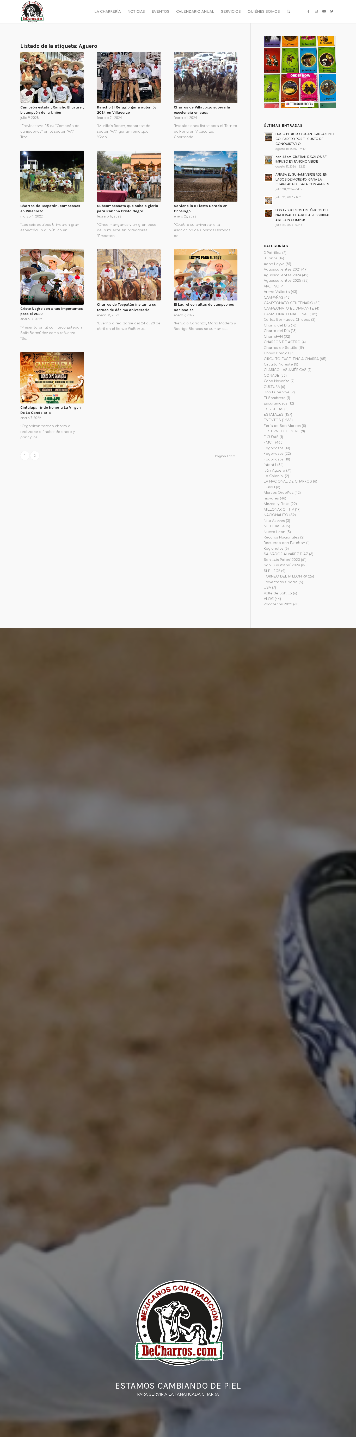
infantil (270, 465)
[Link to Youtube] (324, 11)
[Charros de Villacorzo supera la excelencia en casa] (205, 77)
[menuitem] (107, 11)
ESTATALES (274, 414)
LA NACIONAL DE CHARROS (288, 481)
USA (267, 587)
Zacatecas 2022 (278, 604)
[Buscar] (288, 11)
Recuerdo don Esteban (284, 543)
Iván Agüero (274, 470)
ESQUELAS (273, 409)
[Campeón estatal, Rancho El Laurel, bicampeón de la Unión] (52, 77)
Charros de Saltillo (280, 348)
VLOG (269, 599)
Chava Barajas (276, 353)
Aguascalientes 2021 (282, 269)
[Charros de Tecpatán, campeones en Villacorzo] (52, 176)
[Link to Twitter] (332, 11)
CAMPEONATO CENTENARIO (288, 303)
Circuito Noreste (278, 364)
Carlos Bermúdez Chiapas (287, 320)
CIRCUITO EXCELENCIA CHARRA (291, 359)
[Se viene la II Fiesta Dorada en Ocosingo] (205, 176)
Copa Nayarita (277, 381)
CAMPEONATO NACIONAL (286, 314)
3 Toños (271, 258)
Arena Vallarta (277, 292)
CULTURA (272, 387)
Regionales (274, 548)
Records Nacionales (281, 537)
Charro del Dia (277, 331)
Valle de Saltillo (278, 593)
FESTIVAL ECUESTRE (282, 431)
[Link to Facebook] (308, 11)
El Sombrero (275, 398)
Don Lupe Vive (277, 392)
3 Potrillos (272, 253)
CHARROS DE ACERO (282, 342)
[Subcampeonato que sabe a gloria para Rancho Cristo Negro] (129, 176)
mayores (271, 498)
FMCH (269, 442)
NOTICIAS (272, 526)
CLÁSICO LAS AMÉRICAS (285, 370)
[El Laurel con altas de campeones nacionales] (205, 275)
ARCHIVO (271, 286)
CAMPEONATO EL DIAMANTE (289, 308)
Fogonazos (274, 448)
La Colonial (274, 476)
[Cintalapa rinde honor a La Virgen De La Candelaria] (52, 377)
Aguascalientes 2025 (282, 281)
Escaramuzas (275, 403)
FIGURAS (271, 437)
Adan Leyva (274, 264)
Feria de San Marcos (282, 426)
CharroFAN (273, 336)
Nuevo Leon (274, 532)
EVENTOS (272, 420)
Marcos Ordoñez (278, 493)
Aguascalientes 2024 (282, 275)
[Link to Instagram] (316, 11)
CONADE (271, 375)
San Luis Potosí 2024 (282, 565)
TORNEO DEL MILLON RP (285, 576)
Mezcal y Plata (277, 504)
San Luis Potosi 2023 (282, 560)
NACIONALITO (276, 515)
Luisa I (269, 487)
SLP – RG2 (272, 571)
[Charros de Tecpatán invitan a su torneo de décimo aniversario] (129, 275)
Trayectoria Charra (281, 582)
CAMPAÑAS (273, 297)
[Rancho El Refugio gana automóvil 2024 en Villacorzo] (129, 77)
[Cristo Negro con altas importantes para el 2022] (52, 277)
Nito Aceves (274, 521)
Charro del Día (277, 325)
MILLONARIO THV (279, 509)
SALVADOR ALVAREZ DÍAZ (286, 554)
